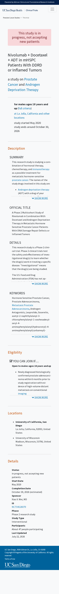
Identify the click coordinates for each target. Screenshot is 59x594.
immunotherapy (40, 169)
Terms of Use (10, 559)
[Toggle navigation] (52, 9)
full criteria (24, 108)
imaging (22, 393)
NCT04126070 (19, 506)
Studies (11, 18)
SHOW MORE (41, 198)
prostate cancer (20, 179)
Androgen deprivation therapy (33, 189)
